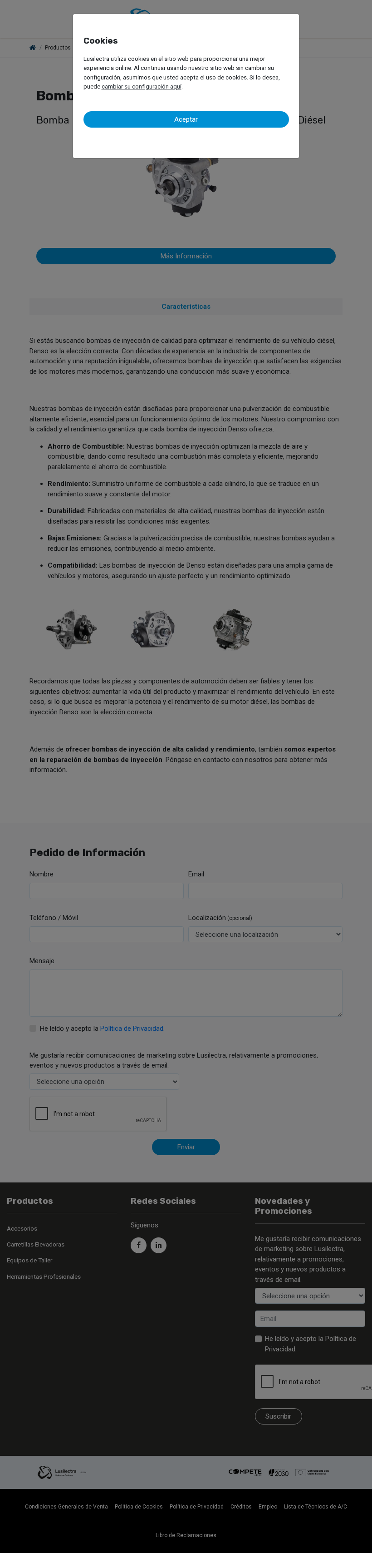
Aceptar (186, 119)
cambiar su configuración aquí (141, 86)
